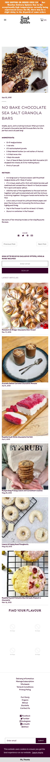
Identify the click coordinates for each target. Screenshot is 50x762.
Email (26, 727)
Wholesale (25, 684)
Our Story (25, 697)
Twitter (26, 718)
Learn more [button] (37, 752)
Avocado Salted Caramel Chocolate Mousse (19, 383)
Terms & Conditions (25, 687)
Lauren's (7, 128)
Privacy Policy (25, 689)
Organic (25, 700)
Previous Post (9, 244)
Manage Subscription (25, 681)
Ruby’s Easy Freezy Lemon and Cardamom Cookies (22, 491)
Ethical (25, 703)
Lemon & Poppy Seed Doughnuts (15, 544)
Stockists (25, 705)
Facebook (26, 716)
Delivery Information (25, 678)
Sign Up (25, 271)
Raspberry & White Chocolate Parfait (17, 437)
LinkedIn (26, 724)
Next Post (42, 244)
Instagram (25, 721)
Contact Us (25, 708)
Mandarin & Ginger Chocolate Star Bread (19, 330)
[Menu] (5, 19)
